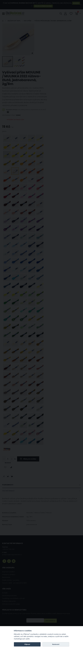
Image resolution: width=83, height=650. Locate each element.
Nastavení (55, 644)
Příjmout (27, 644)
